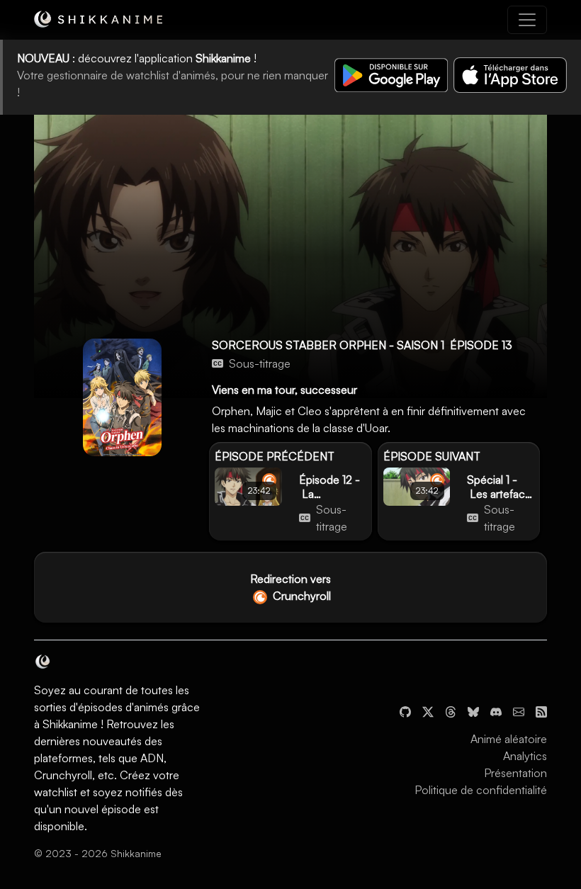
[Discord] (496, 710)
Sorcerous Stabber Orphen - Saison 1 (328, 345)
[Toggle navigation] (527, 20)
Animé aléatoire (508, 739)
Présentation (515, 773)
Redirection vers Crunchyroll (290, 587)
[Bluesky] (473, 710)
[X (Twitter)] (428, 710)
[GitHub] (405, 710)
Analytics (525, 756)
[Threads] (450, 710)
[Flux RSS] (541, 710)
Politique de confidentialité (480, 790)
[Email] (518, 710)
